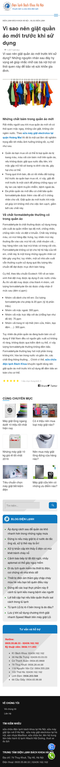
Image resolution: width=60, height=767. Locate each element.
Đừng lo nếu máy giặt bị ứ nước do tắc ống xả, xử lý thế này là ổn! (30, 541)
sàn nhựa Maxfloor (17, 735)
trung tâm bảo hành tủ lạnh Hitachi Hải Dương (29, 736)
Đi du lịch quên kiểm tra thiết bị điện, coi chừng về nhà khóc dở (29, 570)
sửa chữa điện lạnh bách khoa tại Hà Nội (24, 729)
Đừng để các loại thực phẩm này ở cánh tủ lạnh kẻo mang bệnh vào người (31, 590)
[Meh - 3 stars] (11, 381)
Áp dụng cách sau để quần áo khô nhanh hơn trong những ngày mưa (28, 531)
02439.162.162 (40, 762)
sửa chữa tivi (35, 735)
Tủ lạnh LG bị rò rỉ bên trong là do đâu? (31, 607)
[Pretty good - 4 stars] (14, 381)
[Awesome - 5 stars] (17, 381)
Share (43, 385)
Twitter (53, 385)
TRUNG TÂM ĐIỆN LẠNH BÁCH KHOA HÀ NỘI (28, 752)
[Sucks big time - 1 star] (4, 381)
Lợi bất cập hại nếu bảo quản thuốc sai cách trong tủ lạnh (30, 599)
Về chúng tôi (10, 708)
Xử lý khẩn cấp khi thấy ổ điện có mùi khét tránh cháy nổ (30, 551)
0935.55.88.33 (22, 762)
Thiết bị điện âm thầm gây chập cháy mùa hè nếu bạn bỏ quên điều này (29, 580)
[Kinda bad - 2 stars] (7, 381)
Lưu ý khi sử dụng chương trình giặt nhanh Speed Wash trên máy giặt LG (29, 615)
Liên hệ (7, 713)
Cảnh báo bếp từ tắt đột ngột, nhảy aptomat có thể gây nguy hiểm (28, 560)
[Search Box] (53, 505)
